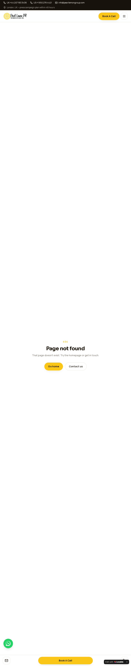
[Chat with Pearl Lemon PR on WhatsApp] (8, 643)
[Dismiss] (127, 662)
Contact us (76, 366)
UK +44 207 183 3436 (17, 2)
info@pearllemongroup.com (72, 2)
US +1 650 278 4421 (43, 2)
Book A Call (109, 16)
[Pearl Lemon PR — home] (15, 16)
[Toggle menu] (124, 16)
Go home (53, 366)
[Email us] (6, 660)
